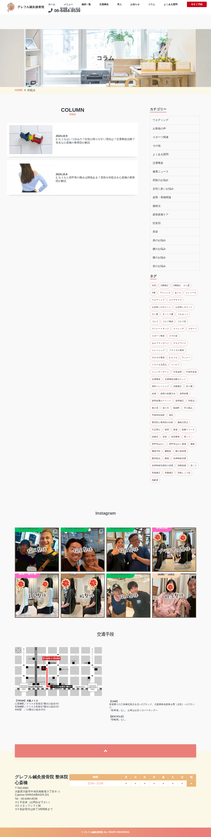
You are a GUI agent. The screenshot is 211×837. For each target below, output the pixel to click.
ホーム (51, 4)
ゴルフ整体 (168, 321)
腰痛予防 (156, 451)
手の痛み (188, 408)
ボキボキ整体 (158, 357)
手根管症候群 (158, 415)
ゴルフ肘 (182, 321)
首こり (193, 465)
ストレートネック (160, 328)
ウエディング (160, 120)
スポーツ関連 (160, 137)
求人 (119, 4)
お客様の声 (159, 128)
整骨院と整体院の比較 (162, 422)
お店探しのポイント (161, 307)
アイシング (165, 292)
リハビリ (175, 364)
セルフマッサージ (160, 343)
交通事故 (104, 4)
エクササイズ (175, 300)
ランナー (186, 357)
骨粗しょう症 (184, 472)
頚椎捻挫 (182, 465)
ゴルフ (155, 321)
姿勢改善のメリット (161, 400)
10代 (154, 285)
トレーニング (158, 350)
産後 (175, 429)
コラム (151, 4)
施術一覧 (86, 4)
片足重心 (156, 429)
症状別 (157, 223)
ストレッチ (178, 328)
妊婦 (154, 393)
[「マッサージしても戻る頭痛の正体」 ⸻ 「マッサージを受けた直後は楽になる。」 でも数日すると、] (83, 595)
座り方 (166, 408)
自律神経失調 (179, 458)
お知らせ (135, 4)
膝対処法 (156, 458)
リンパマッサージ (160, 372)
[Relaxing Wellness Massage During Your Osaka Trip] (83, 550)
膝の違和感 (180, 451)
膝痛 (167, 458)
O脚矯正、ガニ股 (181, 285)
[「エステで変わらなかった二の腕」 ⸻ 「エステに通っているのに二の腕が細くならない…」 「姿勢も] (174, 550)
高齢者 (155, 480)
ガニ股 (155, 314)
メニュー (68, 4)
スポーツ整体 (158, 336)
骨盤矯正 (169, 472)
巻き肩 (155, 408)
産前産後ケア (160, 214)
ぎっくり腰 (168, 314)
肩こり (187, 436)
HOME (19, 90)
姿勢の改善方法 (167, 393)
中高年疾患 (191, 372)
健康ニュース (160, 171)
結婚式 (155, 436)
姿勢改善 (184, 393)
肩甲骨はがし (158, 444)
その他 (157, 145)
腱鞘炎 (168, 451)
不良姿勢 (177, 372)
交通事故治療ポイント (175, 379)
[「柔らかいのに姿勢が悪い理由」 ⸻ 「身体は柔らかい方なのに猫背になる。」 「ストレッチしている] (37, 595)
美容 (155, 231)
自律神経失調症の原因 (162, 465)
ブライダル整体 (176, 350)
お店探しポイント (184, 307)
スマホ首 (173, 336)
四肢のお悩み (160, 180)
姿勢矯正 (179, 400)
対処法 (191, 400)
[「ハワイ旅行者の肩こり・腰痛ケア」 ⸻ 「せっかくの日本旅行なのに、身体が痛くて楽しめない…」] (128, 595)
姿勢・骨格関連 (162, 197)
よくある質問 (171, 4)
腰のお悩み (159, 248)
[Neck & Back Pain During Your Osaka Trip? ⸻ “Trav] (128, 550)
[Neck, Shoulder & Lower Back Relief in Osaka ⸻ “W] (37, 550)
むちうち (173, 357)
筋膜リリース (188, 429)
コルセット (183, 314)
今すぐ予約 (197, 4)
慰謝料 (176, 408)
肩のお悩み (159, 240)
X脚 (153, 292)
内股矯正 (177, 386)
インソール (190, 292)
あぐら (178, 292)
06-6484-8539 (29, 798)
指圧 (171, 415)
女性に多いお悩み (163, 188)
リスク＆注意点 (159, 364)
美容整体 (175, 436)
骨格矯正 (156, 472)
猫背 (167, 429)
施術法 (157, 205)
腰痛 (192, 444)
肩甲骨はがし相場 (177, 444)
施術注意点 (183, 422)
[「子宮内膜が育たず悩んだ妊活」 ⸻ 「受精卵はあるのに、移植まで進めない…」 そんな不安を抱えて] (174, 595)
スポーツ (192, 328)
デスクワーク (179, 343)
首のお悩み (159, 266)
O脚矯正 (165, 285)
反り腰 (189, 386)
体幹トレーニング (160, 386)
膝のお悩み (159, 257)
